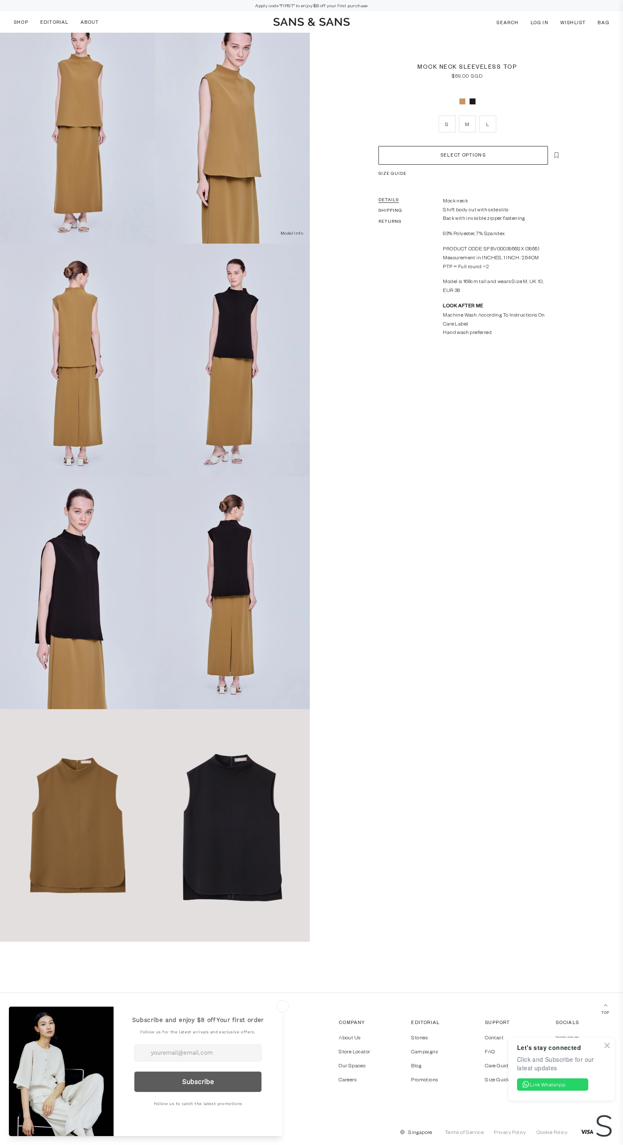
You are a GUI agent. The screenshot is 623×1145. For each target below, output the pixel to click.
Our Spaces (352, 1065)
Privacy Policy (510, 1132)
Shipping (390, 210)
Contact (494, 1037)
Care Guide (498, 1065)
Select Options (462, 154)
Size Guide (392, 173)
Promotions (424, 1079)
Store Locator (354, 1051)
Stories (419, 1037)
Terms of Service (464, 1132)
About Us (349, 1037)
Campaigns (424, 1051)
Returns (390, 221)
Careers (347, 1079)
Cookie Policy (552, 1132)
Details (388, 199)
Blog (416, 1065)
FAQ (490, 1051)
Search (507, 22)
